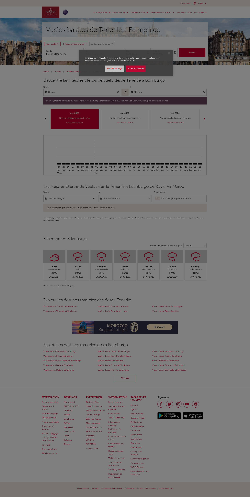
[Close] (169, 53)
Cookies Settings (114, 68)
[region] (126, 63)
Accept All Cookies (136, 68)
